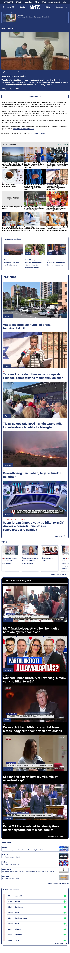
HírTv (3, 28)
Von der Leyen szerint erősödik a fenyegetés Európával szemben (56, 262)
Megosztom (33, 96)
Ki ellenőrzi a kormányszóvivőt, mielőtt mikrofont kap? (31, 778)
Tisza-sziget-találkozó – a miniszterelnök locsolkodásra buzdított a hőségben (32, 425)
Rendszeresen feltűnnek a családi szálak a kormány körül (10, 560)
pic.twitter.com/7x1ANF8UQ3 (23, 129)
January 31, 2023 (38, 133)
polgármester (5, 72)
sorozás (14, 72)
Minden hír (59, 536)
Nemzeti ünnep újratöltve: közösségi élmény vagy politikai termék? (34, 679)
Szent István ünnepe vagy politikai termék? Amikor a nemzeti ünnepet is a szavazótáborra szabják (34, 526)
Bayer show (6, 869)
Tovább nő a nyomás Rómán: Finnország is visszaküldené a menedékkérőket (34, 263)
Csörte (4, 862)
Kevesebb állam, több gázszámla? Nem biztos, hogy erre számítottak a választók (32, 729)
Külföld (10, 28)
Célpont (5, 855)
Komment (6, 675)
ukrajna (29, 72)
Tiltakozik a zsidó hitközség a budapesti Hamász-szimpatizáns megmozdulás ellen (33, 376)
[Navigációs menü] (3, 7)
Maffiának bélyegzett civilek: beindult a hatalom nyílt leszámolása (31, 630)
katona (22, 72)
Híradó (4, 848)
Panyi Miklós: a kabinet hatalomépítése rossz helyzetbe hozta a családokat (31, 828)
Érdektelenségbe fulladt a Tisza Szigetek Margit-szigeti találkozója (30, 560)
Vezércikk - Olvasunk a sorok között (14, 520)
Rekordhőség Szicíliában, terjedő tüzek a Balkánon (11, 262)
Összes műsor (59, 943)
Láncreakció (50, 257)
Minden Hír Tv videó (55, 836)
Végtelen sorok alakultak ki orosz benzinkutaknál (33, 17)
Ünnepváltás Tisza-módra (48, 559)
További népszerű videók (58, 574)
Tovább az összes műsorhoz (57, 883)
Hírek (5, 257)
